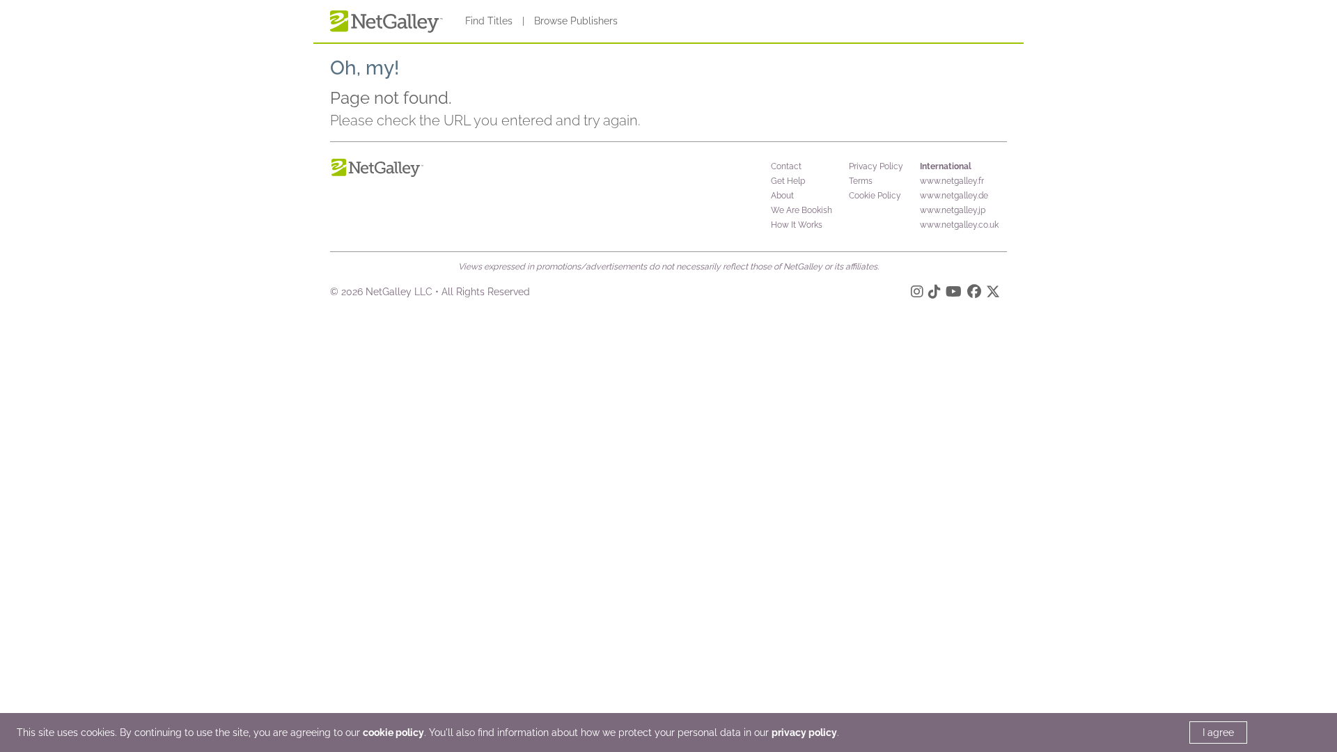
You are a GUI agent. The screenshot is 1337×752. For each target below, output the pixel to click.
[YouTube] (954, 294)
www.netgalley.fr (952, 181)
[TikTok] (934, 294)
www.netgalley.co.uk (959, 225)
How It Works (796, 225)
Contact (786, 166)
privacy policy (804, 732)
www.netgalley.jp (952, 210)
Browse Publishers (576, 20)
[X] (993, 294)
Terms (861, 181)
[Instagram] (917, 294)
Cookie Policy (875, 196)
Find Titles (489, 20)
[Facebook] (974, 294)
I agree (1218, 732)
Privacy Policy (876, 166)
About (782, 196)
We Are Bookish (801, 210)
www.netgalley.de (954, 196)
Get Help (788, 181)
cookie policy (393, 732)
